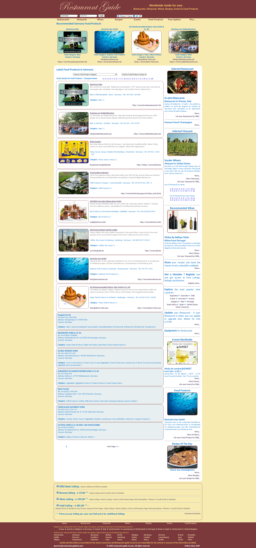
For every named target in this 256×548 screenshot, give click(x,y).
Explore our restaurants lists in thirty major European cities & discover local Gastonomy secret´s (91, 533)
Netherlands (140, 529)
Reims (134, 540)
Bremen (162, 535)
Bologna (135, 535)
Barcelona (95, 535)
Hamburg (121, 537)
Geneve (109, 537)
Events (169, 523)
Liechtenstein (114, 529)
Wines (127, 523)
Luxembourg (128, 529)
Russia (160, 529)
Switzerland (177, 529)
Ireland (97, 529)
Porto (119, 540)
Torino (180, 540)
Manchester (77, 540)
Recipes (149, 523)
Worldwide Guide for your (166, 5)
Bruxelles (191, 535)
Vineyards (107, 523)
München (94, 540)
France (61, 529)
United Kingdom (190, 529)
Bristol (180, 535)
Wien (190, 540)
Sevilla (161, 540)
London (147, 537)
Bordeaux (148, 535)
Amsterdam (59, 535)
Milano (56, 540)
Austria (70, 529)
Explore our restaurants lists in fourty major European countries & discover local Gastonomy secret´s (93, 527)
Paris (107, 540)
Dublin (56, 537)
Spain (167, 529)
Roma (146, 540)
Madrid (191, 537)
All (152, 78)
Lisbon (134, 537)
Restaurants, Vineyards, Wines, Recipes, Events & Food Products (165, 9)
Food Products (190, 523)
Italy (104, 529)
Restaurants (85, 523)
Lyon (180, 537)
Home (64, 523)
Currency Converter (193, 514)
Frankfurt (94, 537)
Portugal (151, 529)
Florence (75, 537)
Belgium (78, 529)
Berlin (119, 535)
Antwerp (76, 535)
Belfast (108, 535)
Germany (88, 529)
